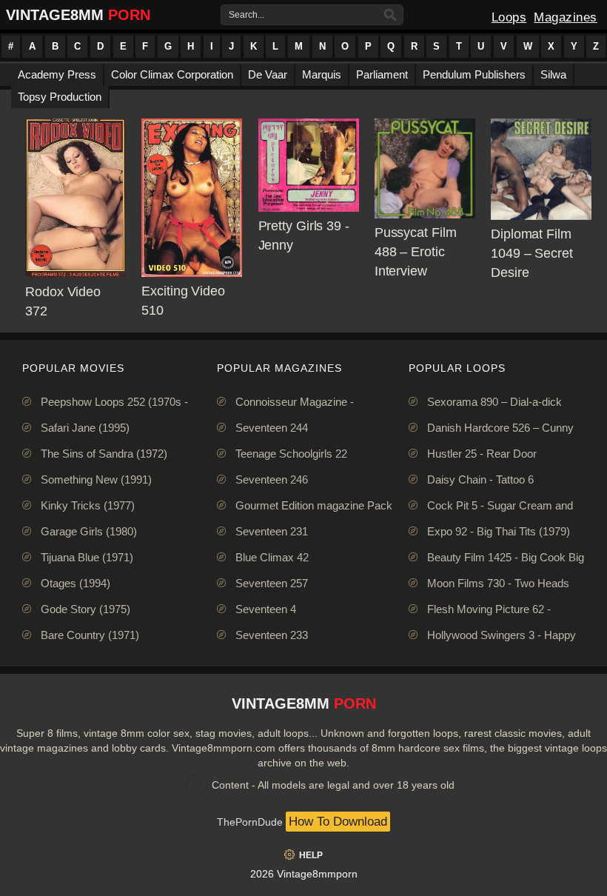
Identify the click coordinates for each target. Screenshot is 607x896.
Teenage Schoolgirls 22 (291, 453)
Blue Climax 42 (272, 557)
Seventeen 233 (271, 635)
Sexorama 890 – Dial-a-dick (494, 401)
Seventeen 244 (271, 427)
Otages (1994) (75, 583)
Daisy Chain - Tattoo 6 (480, 479)
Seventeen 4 (265, 609)
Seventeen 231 (271, 531)
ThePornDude (250, 822)
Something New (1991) (96, 479)
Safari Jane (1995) (85, 427)
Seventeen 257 (271, 583)
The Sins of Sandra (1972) (104, 453)
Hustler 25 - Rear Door (482, 453)
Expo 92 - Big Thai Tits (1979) (498, 531)
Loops (509, 17)
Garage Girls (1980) (89, 531)
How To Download (338, 822)
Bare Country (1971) (90, 635)
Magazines (565, 17)
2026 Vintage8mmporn (304, 874)
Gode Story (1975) (85, 609)
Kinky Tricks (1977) (88, 505)
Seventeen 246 (271, 479)
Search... (246, 15)
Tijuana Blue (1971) (87, 557)
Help (311, 855)
